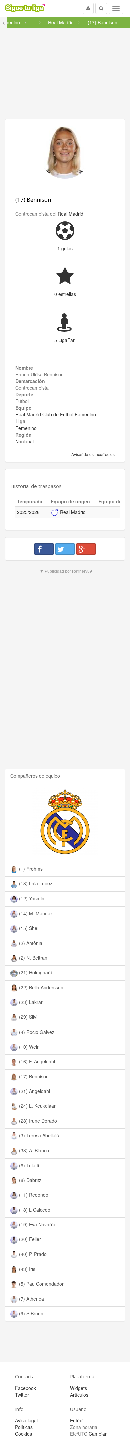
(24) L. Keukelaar (37, 1105)
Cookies (23, 1433)
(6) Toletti (29, 1165)
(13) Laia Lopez (35, 883)
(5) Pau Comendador (41, 1283)
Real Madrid (70, 213)
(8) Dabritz (29, 1180)
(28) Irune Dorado (37, 1120)
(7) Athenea (31, 1298)
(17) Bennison (33, 199)
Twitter (22, 1394)
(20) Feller (29, 1239)
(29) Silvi (27, 1016)
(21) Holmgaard (35, 972)
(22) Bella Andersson (40, 987)
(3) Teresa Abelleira (39, 1135)
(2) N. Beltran (32, 957)
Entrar (76, 1420)
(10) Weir (28, 1046)
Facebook (25, 1387)
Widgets (78, 1387)
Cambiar (98, 1433)
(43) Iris (26, 1268)
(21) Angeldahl (34, 1091)
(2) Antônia (30, 943)
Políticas (24, 1427)
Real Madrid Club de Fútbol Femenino (55, 414)
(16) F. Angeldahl (36, 1061)
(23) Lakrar (30, 1002)
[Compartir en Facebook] (44, 549)
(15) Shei (28, 928)
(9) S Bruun (30, 1313)
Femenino (26, 428)
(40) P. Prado (32, 1254)
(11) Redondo (33, 1194)
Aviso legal (26, 1420)
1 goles (65, 248)
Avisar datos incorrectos (92, 454)
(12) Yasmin (31, 898)
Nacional (24, 441)
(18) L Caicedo (34, 1209)
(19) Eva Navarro (36, 1224)
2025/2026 (28, 512)
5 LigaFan (65, 340)
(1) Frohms (30, 868)
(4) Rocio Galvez (36, 1032)
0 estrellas (65, 294)
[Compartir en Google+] (86, 549)
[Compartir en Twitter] (65, 549)
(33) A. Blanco (33, 1150)
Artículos (79, 1394)
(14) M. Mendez (35, 913)
